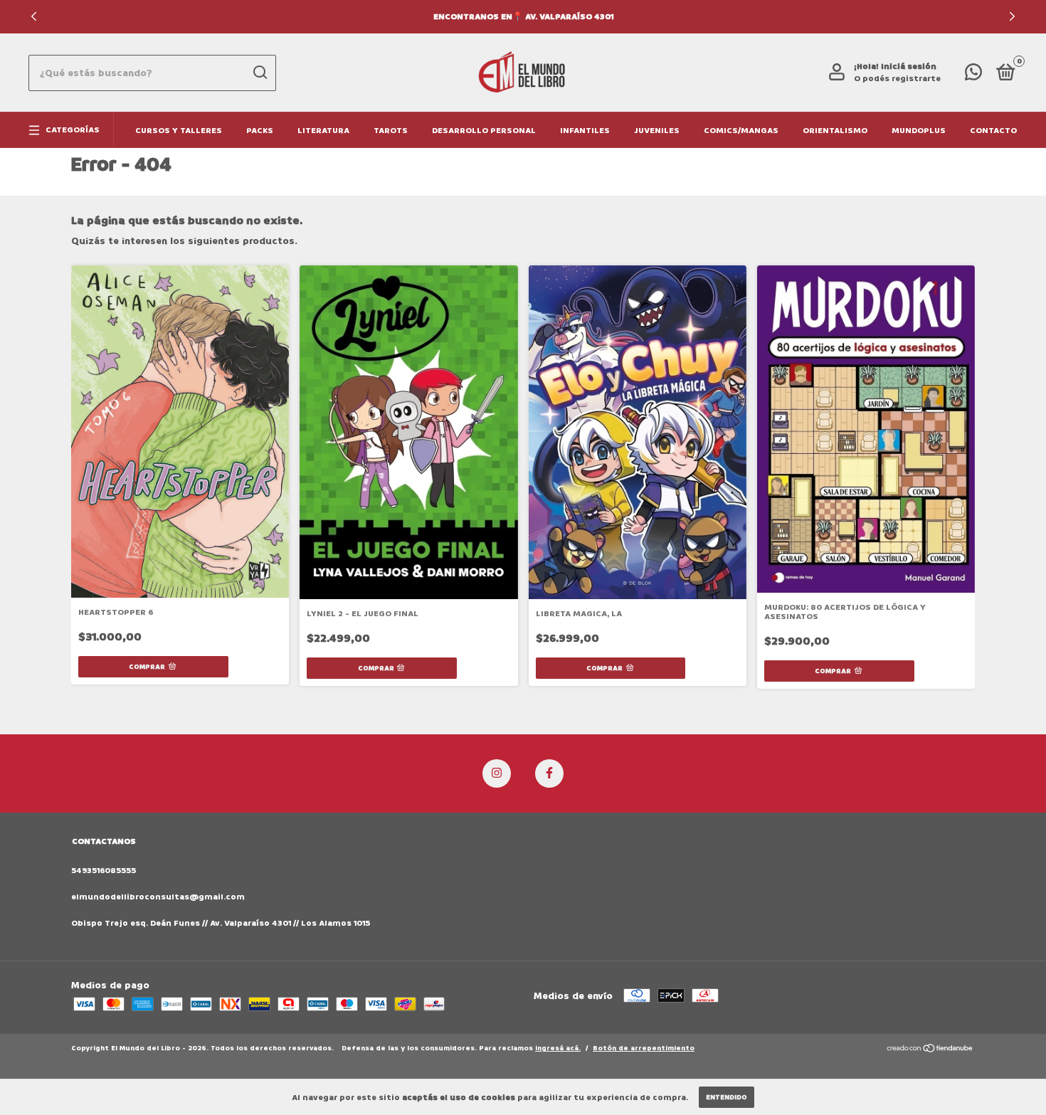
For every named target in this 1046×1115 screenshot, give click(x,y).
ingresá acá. (558, 1048)
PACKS (259, 131)
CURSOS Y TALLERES (178, 131)
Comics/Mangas (741, 131)
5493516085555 (103, 871)
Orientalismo (835, 131)
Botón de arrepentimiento (643, 1048)
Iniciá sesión (908, 66)
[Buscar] (259, 72)
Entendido (726, 1097)
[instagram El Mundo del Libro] (496, 773)
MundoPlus (919, 131)
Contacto (993, 131)
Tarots (391, 131)
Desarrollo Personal (484, 131)
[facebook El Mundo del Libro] (549, 773)
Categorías (73, 130)
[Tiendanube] (930, 1050)
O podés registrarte (897, 79)
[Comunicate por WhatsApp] (973, 76)
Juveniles (657, 131)
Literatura (323, 131)
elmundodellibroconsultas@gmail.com (158, 897)
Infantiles (585, 131)
